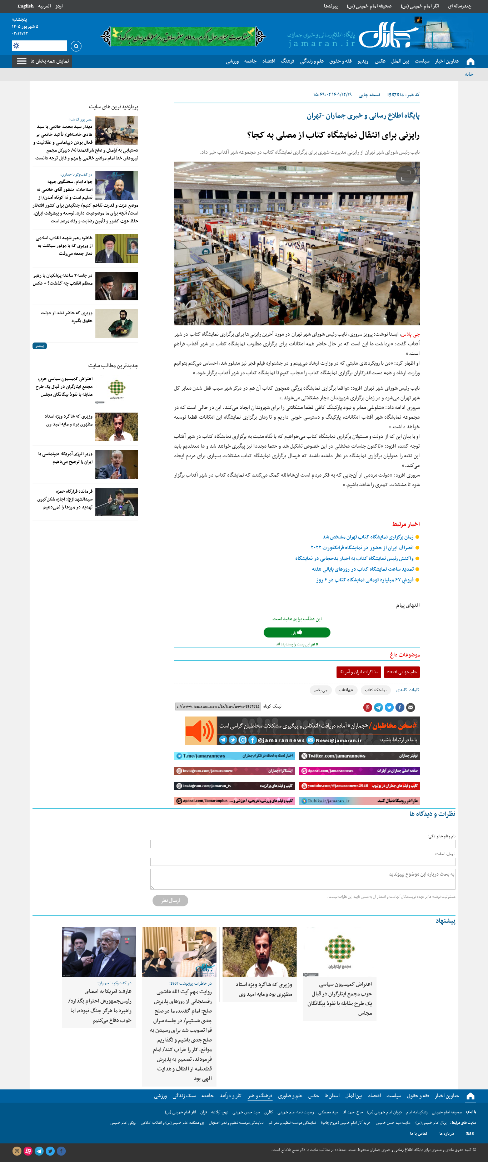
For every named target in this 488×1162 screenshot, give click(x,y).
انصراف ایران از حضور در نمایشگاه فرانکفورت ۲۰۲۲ (363, 547)
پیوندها (331, 6)
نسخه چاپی (369, 94)
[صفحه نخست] (470, 61)
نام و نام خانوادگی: (441, 836)
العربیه (44, 6)
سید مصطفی (328, 1112)
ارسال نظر (170, 900)
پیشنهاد (445, 921)
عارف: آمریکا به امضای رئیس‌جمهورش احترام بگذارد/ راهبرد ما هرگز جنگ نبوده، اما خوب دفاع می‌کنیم (99, 1006)
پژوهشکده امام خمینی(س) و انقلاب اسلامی (172, 1122)
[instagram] (17, 1151)
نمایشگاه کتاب (376, 690)
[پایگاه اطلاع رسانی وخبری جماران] (352, 35)
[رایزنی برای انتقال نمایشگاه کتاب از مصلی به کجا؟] (297, 243)
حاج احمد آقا (353, 1112)
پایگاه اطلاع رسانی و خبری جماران (396, 1149)
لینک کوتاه (272, 706)
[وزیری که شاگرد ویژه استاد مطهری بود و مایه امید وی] (116, 427)
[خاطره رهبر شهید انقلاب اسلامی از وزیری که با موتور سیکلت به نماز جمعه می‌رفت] (116, 248)
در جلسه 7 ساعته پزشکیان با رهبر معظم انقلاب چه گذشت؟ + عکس (63, 279)
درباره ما (446, 1133)
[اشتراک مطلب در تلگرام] (378, 708)
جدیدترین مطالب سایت (113, 365)
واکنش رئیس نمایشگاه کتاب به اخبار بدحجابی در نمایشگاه (355, 558)
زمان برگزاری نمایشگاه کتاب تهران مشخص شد (369, 537)
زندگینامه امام (417, 1112)
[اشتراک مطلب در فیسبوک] (400, 708)
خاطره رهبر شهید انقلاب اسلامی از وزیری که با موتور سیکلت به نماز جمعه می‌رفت (64, 246)
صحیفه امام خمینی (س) (369, 6)
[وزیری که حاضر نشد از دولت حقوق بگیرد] (116, 323)
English (26, 6)
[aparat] (28, 1151)
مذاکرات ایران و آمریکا (358, 672)
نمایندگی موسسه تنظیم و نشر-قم (292, 1122)
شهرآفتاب (346, 690)
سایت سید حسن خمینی (393, 1122)
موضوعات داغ (405, 655)
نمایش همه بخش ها (49, 61)
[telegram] (39, 1151)
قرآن (203, 1112)
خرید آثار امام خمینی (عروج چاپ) (346, 1122)
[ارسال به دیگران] (410, 708)
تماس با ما (418, 1133)
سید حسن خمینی (246, 1112)
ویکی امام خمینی (123, 1122)
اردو (59, 6)
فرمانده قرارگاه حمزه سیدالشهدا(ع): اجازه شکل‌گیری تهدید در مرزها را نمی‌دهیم (65, 499)
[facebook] (61, 1151)
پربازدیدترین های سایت (113, 107)
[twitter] (50, 1151)
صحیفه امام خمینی (447, 1112)
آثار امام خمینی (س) (420, 6)
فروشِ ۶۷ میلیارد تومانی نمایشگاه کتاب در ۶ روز (365, 580)
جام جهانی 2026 (402, 672)
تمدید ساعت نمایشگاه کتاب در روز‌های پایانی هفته (363, 569)
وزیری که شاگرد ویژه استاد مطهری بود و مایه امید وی (69, 420)
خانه (469, 74)
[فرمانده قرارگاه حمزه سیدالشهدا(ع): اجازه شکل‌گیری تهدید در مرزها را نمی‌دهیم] (116, 502)
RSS (470, 1133)
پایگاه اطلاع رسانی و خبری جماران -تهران (363, 116)
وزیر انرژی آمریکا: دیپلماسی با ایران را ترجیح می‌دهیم (65, 458)
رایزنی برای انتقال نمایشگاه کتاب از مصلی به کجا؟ (333, 135)
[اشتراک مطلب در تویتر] (389, 708)
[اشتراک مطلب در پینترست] (368, 708)
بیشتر (39, 346)
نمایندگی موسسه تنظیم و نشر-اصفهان (236, 1122)
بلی (294, 633)
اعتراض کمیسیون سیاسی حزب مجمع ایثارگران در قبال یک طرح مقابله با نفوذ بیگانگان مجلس (64, 387)
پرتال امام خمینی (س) (431, 1122)
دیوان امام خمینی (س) (384, 1112)
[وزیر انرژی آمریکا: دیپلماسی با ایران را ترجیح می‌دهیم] (116, 464)
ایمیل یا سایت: (444, 854)
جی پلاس (410, 334)
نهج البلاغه (219, 1112)
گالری (268, 1112)
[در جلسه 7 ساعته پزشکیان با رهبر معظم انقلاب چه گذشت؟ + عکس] (116, 286)
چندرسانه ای (460, 6)
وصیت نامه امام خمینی (296, 1112)
